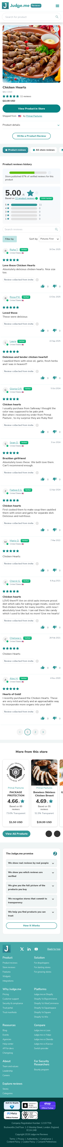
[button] (49, 834)
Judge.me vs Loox (42, 1030)
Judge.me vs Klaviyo (43, 1043)
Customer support (11, 998)
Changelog (8, 1052)
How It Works (31, 925)
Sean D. (14, 442)
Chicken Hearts (14, 87)
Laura (13, 341)
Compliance (45, 1139)
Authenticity (32, 1139)
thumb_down (55, 286)
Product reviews (10, 962)
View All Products (16, 834)
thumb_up (43, 286)
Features (6, 971)
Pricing (6, 994)
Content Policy (13, 1141)
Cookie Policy (29, 1141)
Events (6, 1034)
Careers (6, 1075)
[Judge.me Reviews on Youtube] (36, 949)
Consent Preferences (46, 1141)
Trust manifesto (10, 1012)
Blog (5, 1030)
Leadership (8, 1071)
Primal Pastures (34, 116)
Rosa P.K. (15, 297)
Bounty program (41, 1069)
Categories (8, 1093)
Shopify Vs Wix (41, 1016)
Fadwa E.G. (16, 490)
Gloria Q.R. (16, 389)
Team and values (10, 1066)
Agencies (7, 1039)
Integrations (8, 980)
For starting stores (42, 967)
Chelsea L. (16, 638)
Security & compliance (13, 1003)
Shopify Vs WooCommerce (46, 1003)
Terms (12, 1139)
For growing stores (42, 971)
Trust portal (8, 1007)
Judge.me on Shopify (43, 994)
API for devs (8, 1048)
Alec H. (14, 678)
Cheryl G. (15, 581)
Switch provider (41, 1048)
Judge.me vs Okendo (43, 1039)
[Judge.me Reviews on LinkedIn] (29, 949)
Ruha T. (14, 249)
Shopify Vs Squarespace (45, 1007)
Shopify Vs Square (42, 1012)
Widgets (6, 976)
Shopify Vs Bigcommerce (45, 998)
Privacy (21, 1139)
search (57, 17)
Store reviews (9, 967)
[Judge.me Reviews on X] (22, 949)
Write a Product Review (31, 136)
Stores (5, 1089)
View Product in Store (31, 108)
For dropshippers (41, 962)
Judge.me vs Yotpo (42, 1034)
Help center (8, 1043)
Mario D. (14, 540)
